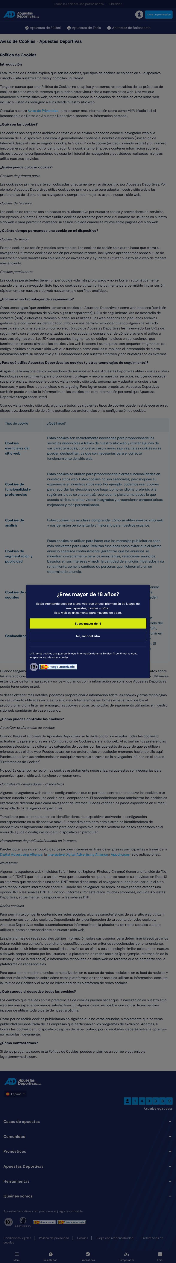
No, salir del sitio (88, 636)
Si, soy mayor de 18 (88, 623)
